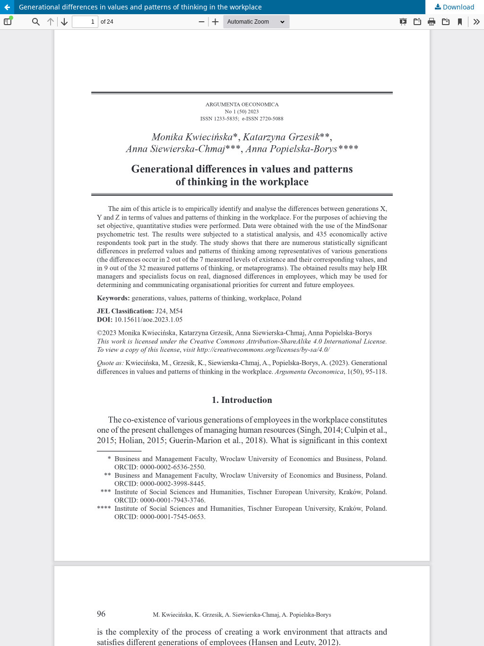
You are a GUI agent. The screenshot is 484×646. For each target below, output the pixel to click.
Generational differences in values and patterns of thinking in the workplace (140, 6)
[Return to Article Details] (7, 7)
